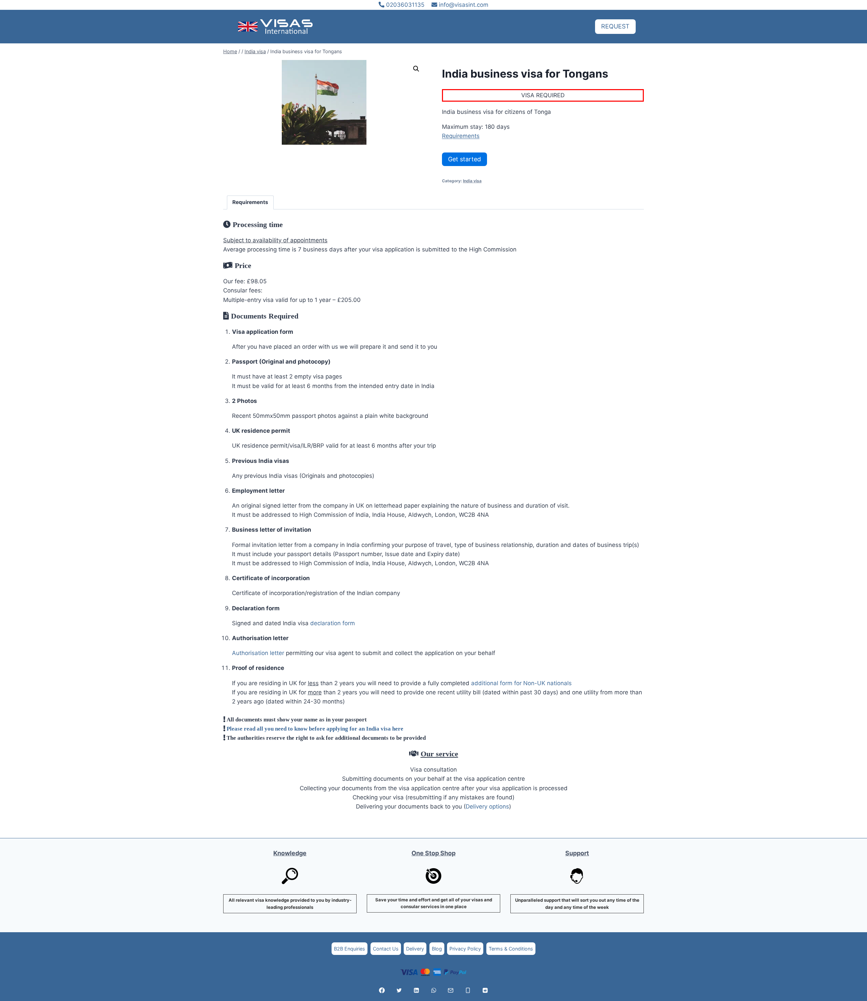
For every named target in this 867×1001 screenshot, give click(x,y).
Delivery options (487, 806)
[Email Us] (451, 990)
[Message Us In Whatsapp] (433, 990)
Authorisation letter (258, 653)
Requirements (461, 135)
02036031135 (404, 4)
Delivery (415, 949)
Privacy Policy (465, 949)
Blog (437, 949)
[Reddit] (485, 990)
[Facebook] (382, 990)
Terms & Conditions (511, 949)
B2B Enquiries (349, 949)
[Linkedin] (416, 990)
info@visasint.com (463, 4)
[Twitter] (399, 990)
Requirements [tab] (250, 202)
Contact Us (386, 949)
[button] (416, 69)
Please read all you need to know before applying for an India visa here (315, 728)
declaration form (332, 623)
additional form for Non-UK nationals (521, 683)
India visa (472, 180)
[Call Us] (468, 990)
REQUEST (615, 26)
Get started (464, 159)
